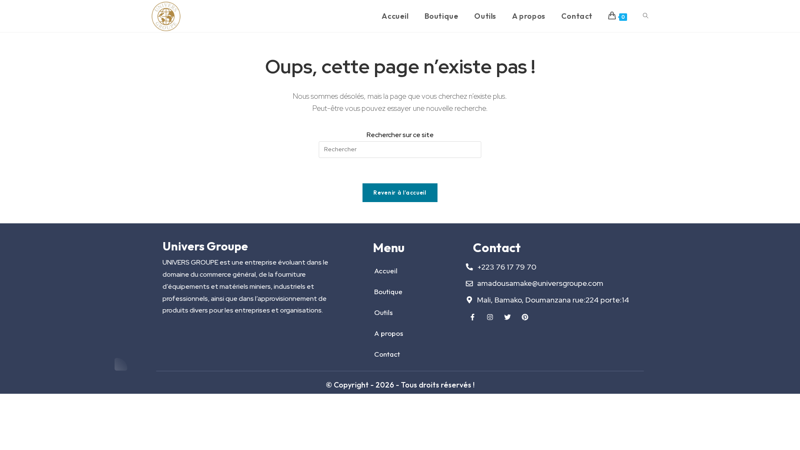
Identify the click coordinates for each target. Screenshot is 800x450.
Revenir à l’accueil (399, 192)
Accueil (386, 270)
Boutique (388, 291)
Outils (383, 312)
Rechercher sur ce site (400, 134)
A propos (388, 333)
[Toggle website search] (645, 16)
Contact (387, 354)
